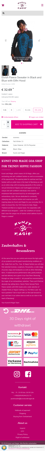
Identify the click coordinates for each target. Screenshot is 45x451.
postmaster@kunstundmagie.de (22, 398)
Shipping (13, 101)
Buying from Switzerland (22, 416)
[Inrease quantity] (8, 122)
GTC (22, 431)
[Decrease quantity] (8, 126)
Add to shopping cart (26, 124)
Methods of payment (22, 410)
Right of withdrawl (22, 437)
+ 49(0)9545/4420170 (22, 395)
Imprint (22, 428)
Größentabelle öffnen (10, 117)
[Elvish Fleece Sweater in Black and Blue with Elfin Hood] (5, 70)
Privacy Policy (22, 434)
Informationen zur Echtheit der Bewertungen (19, 448)
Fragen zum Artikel (36, 117)
